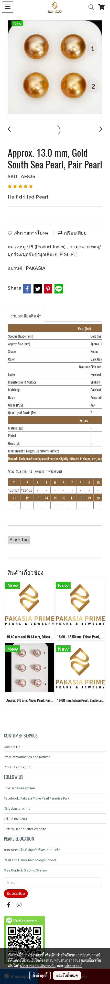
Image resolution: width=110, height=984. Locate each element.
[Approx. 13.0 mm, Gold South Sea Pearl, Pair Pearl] (55, 68)
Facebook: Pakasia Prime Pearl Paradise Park (37, 798)
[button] (89, 7)
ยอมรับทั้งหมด (67, 975)
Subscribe (16, 893)
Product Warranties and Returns (27, 757)
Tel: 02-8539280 (15, 819)
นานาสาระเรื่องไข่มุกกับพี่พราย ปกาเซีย (32, 850)
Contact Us (12, 747)
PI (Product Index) (48, 247)
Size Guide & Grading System (25, 870)
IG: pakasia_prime (17, 808)
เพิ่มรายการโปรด (30, 233)
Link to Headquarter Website (25, 829)
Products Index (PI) (17, 767)
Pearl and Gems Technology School (30, 860)
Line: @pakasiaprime (19, 788)
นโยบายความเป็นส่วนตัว (38, 965)
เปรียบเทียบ (74, 233)
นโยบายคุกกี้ (73, 965)
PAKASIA (36, 268)
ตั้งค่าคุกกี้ (40, 975)
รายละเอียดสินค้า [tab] (25, 315)
